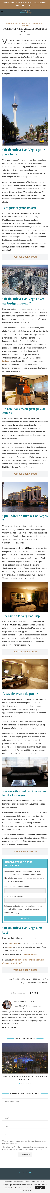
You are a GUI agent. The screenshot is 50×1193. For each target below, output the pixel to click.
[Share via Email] (37, 993)
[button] (4, 1063)
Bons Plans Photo (24, 3)
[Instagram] (26, 1172)
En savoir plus (25, 1190)
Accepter (40, 1188)
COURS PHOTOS (8, 3)
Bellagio (6, 361)
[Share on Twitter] (32, 993)
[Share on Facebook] (30, 993)
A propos (30, 5)
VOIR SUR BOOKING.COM (25, 257)
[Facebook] (19, 1172)
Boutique (20, 5)
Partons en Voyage (24, 1001)
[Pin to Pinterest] (35, 993)
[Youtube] (30, 1172)
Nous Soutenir (40, 3)
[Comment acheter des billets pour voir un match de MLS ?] (25, 1058)
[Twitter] (23, 1172)
